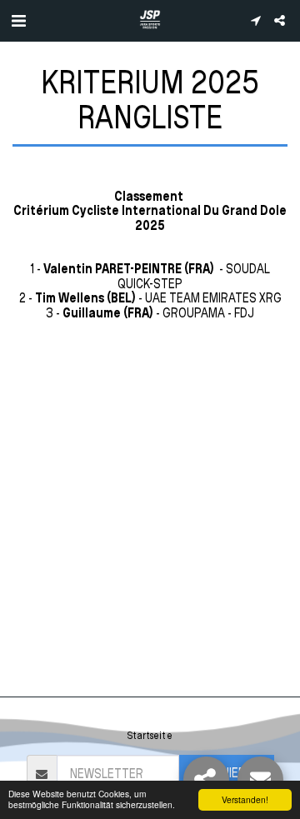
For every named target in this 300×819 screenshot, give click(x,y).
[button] (18, 20)
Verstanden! (245, 799)
